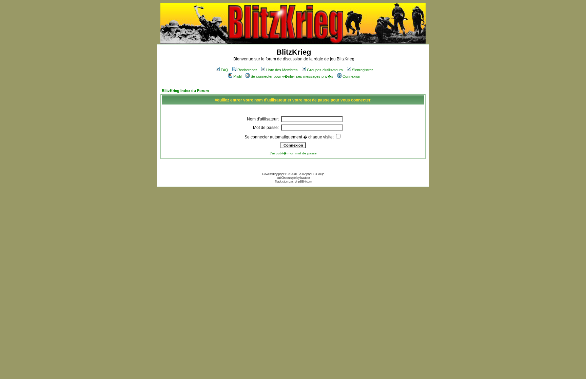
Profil (237, 76)
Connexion (351, 76)
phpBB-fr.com (303, 181)
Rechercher (247, 70)
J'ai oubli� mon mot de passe (293, 153)
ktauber (305, 177)
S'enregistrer (362, 70)
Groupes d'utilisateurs (325, 70)
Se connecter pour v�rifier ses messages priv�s (292, 76)
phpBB (282, 174)
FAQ (224, 70)
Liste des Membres (282, 70)
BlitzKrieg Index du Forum (185, 91)
